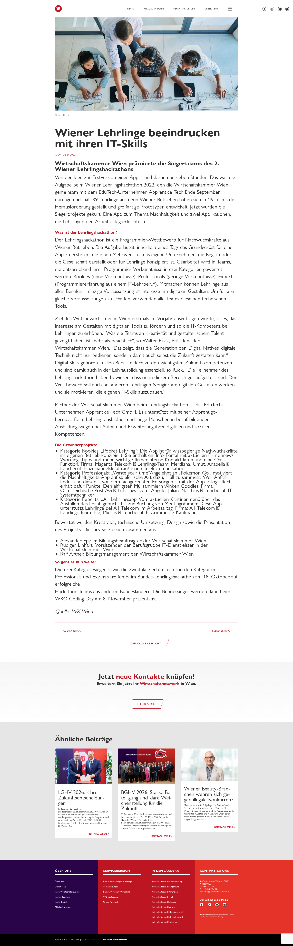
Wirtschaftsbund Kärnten (164, 907)
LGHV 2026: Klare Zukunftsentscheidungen (81, 797)
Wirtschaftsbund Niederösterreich (168, 917)
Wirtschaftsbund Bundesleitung (167, 881)
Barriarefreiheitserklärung (214, 916)
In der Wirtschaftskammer (67, 891)
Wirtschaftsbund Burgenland (165, 886)
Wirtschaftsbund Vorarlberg (165, 891)
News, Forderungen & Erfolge (117, 881)
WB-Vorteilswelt (111, 897)
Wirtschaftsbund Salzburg (164, 902)
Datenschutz (223, 914)
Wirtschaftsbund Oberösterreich (167, 912)
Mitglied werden (153, 8)
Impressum (214, 914)
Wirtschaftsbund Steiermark (165, 922)
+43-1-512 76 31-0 (210, 886)
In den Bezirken (62, 897)
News (130, 8)
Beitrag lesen (98, 833)
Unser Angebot (110, 902)
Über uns (59, 881)
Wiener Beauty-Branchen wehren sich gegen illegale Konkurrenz (208, 794)
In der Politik (61, 902)
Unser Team (211, 8)
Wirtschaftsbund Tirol (162, 897)
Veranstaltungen (184, 8)
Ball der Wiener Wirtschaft (116, 891)
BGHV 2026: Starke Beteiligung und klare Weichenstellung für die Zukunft (146, 800)
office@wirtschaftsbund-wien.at (216, 891)
